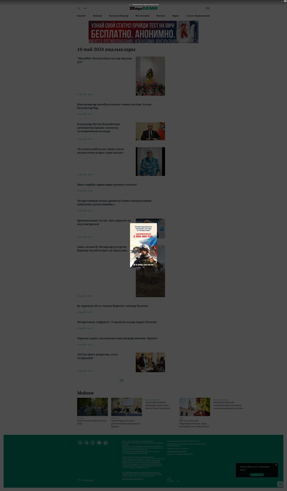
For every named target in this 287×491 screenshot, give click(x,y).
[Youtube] (99, 442)
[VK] (80, 442)
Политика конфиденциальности (132, 479)
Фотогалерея (142, 15)
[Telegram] (86, 442)
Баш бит (81, 15)
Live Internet (170, 481)
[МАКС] (105, 442)
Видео (175, 15)
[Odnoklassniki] (92, 442)
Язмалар (97, 15)
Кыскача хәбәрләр (118, 15)
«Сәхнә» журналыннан (198, 15)
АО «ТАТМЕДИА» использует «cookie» (134, 473)
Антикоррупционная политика (177, 451)
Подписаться (256, 475)
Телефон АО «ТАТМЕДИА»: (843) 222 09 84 (179, 454)
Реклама (160, 15)
